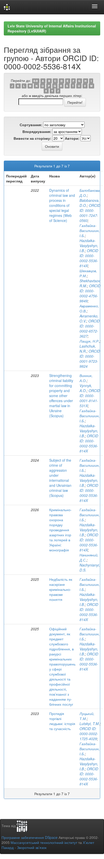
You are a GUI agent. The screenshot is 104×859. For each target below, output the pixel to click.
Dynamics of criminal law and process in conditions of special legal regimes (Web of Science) (62, 205)
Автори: (72, 138)
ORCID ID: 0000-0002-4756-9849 (90, 293)
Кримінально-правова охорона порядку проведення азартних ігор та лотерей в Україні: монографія (60, 529)
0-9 (36, 81)
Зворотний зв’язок (31, 847)
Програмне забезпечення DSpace (30, 837)
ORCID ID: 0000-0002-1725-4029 (89, 733)
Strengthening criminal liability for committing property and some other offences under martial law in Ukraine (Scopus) (61, 395)
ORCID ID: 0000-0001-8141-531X (90, 398)
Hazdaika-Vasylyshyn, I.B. (89, 245)
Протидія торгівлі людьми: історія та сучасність (62, 721)
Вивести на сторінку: (32, 138)
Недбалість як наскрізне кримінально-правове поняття (60, 589)
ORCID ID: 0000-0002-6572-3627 (90, 328)
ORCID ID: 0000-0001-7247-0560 (90, 213)
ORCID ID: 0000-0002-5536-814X (89, 258)
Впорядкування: (36, 131)
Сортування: (31, 124)
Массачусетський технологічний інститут (44, 842)
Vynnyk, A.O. (86, 388)
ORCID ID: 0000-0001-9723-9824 (90, 359)
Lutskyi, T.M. (90, 723)
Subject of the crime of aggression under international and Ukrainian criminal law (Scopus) (60, 478)
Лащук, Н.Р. (89, 341)
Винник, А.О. (86, 378)
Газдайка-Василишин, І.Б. (90, 230)
